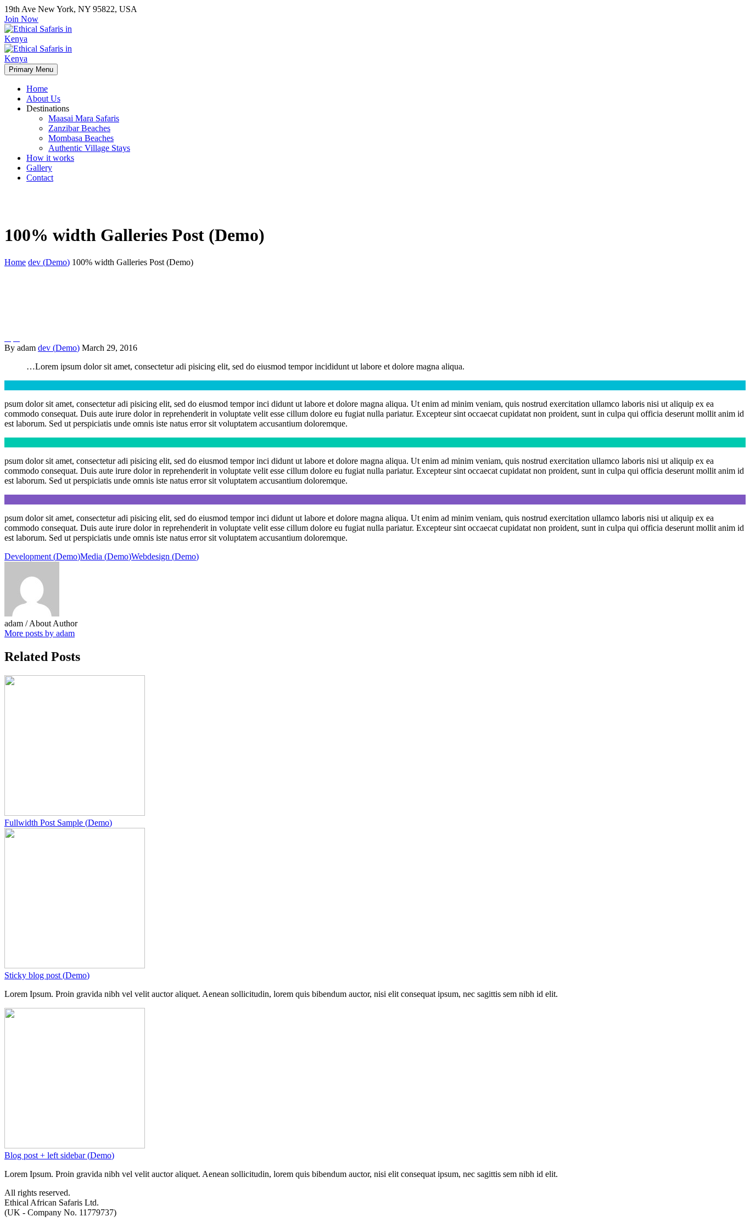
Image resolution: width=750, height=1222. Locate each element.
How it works (50, 157)
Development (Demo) (42, 556)
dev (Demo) (59, 347)
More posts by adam (39, 633)
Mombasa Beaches (81, 138)
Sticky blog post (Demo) (46, 975)
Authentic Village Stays (89, 148)
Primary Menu (31, 69)
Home (37, 88)
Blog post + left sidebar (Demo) (59, 1155)
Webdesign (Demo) (165, 556)
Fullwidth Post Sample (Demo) (58, 822)
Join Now (21, 19)
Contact (39, 177)
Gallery (39, 167)
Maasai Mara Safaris (83, 118)
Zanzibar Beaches (79, 128)
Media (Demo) (105, 556)
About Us (43, 98)
